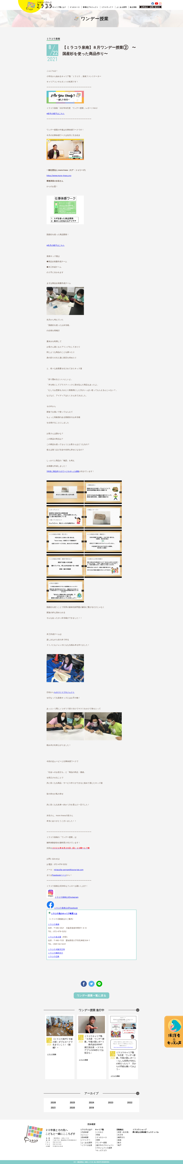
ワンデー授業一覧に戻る (91, 995)
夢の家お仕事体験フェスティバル (146, 1132)
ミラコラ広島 (53, 956)
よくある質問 (122, 7)
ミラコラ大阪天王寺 (56, 949)
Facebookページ (59, 875)
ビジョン (85, 1135)
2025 (72, 1102)
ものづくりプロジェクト (64, 692)
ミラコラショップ (140, 1129)
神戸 (119, 1145)
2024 (91, 1102)
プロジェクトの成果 (104, 1148)
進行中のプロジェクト (105, 1145)
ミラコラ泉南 (53, 38)
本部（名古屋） (124, 1132)
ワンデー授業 (101, 1142)
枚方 (119, 1142)
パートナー (86, 1140)
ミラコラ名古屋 (54, 937)
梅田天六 (121, 1137)
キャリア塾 (99, 1129)
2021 (53, 1107)
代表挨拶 (85, 1132)
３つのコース (75, 7)
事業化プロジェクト (90, 7)
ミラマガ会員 (87, 1145)
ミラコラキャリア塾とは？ (56, 7)
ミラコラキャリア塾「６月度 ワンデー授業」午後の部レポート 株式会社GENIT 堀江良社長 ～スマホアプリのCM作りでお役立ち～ (94, 1044)
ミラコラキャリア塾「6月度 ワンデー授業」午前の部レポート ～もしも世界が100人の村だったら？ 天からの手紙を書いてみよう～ (127, 1060)
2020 (72, 1107)
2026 (53, 1102)
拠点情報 (133, 7)
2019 (91, 1107)
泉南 (119, 1140)
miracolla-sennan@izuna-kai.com (68, 869)
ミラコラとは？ (86, 1129)
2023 (110, 1102)
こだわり (99, 1132)
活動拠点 (120, 1129)
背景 (98, 1140)
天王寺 (120, 1135)
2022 (129, 1102)
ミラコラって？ (107, 7)
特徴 (98, 1135)
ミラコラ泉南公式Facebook (66, 908)
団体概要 (85, 1137)
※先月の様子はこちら (55, 245)
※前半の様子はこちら (55, 113)
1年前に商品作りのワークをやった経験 (63, 471)
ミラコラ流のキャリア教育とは (64, 913)
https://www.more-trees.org (59, 175)
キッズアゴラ (101, 1150)
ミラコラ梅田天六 (55, 953)
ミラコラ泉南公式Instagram (66, 897)
